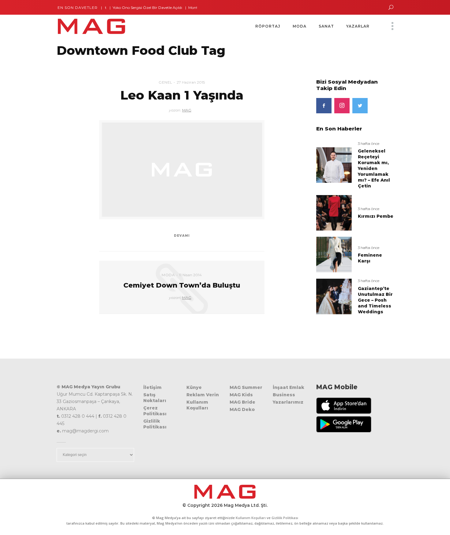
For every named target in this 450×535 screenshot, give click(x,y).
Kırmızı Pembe (375, 216)
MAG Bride (242, 402)
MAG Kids (241, 394)
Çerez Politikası (155, 410)
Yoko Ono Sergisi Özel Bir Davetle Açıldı (138, 7)
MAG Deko (242, 409)
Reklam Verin (202, 394)
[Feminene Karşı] (334, 254)
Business (284, 394)
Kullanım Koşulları (197, 405)
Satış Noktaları (154, 397)
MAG (186, 110)
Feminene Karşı (370, 258)
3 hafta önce (368, 143)
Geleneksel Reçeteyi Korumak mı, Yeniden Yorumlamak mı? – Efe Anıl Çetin (374, 168)
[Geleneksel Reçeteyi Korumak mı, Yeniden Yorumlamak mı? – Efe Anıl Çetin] (334, 164)
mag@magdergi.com (85, 431)
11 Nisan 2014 (190, 275)
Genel (165, 82)
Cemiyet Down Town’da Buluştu (181, 285)
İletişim (152, 387)
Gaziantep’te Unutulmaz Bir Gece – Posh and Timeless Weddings (375, 300)
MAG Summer (246, 387)
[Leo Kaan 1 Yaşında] (181, 169)
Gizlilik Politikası (155, 424)
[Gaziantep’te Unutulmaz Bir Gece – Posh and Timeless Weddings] (334, 296)
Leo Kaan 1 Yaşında (181, 95)
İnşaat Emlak (288, 387)
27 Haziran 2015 (191, 82)
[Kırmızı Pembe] (334, 212)
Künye (194, 387)
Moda (168, 275)
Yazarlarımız (288, 402)
